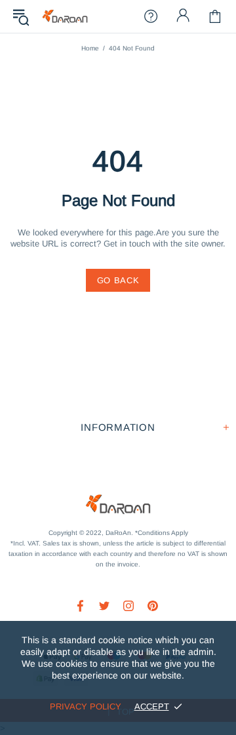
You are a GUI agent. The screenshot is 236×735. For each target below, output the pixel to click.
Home (90, 48)
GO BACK (118, 280)
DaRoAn (65, 16)
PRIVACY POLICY (85, 706)
